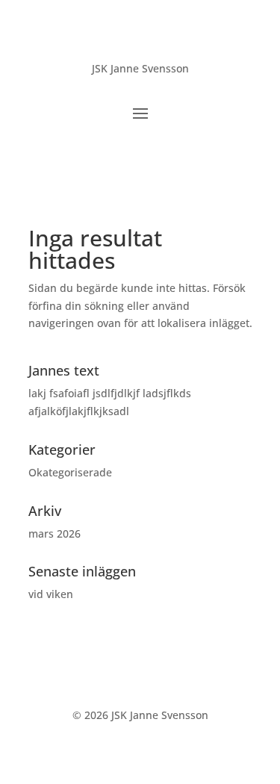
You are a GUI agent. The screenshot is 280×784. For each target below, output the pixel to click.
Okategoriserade (70, 472)
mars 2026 (54, 533)
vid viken (50, 594)
